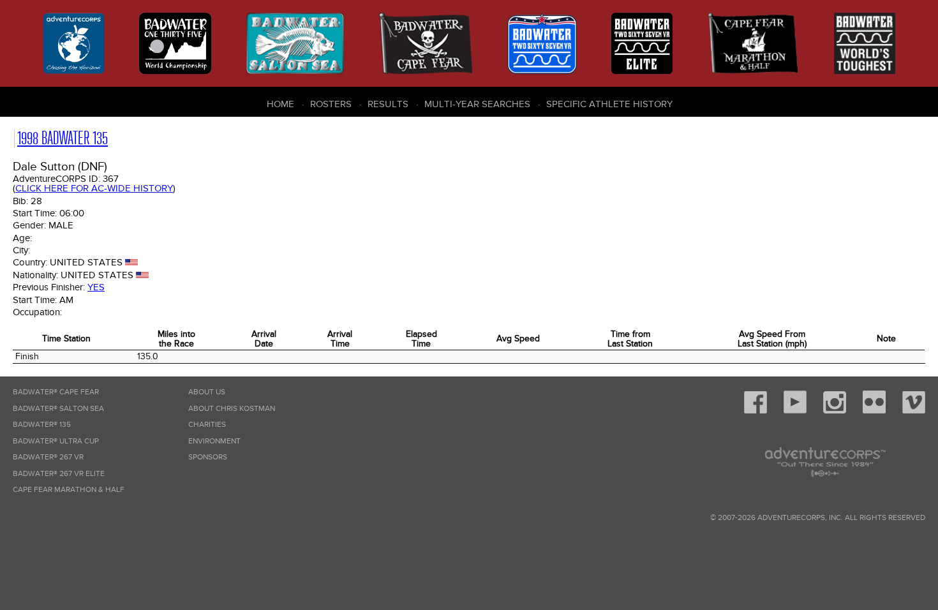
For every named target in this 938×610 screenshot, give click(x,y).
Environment (214, 441)
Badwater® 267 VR (48, 457)
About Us (206, 392)
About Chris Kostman (231, 409)
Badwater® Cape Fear (56, 392)
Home (280, 104)
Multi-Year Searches (477, 104)
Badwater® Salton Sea (58, 409)
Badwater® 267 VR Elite (59, 474)
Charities (207, 424)
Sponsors (207, 457)
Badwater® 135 (42, 424)
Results (388, 104)
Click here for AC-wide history (94, 188)
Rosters (331, 104)
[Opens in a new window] (755, 411)
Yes (96, 287)
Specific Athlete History (609, 104)
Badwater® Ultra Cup (56, 441)
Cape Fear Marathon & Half (68, 490)
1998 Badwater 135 (62, 138)
